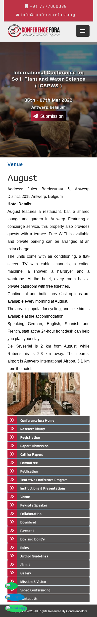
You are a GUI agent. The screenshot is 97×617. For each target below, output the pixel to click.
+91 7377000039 (48, 6)
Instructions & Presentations (43, 488)
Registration (30, 437)
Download (28, 522)
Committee (29, 463)
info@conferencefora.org (48, 14)
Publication (29, 471)
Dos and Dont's (32, 539)
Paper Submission (34, 446)
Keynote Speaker (33, 505)
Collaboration (31, 514)
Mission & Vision (33, 582)
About (25, 565)
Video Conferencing (35, 590)
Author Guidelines (34, 556)
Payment (27, 531)
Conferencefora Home (37, 420)
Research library (32, 429)
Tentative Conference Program (44, 480)
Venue (25, 497)
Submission (51, 116)
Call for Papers (31, 454)
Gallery (25, 573)
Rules (24, 548)
